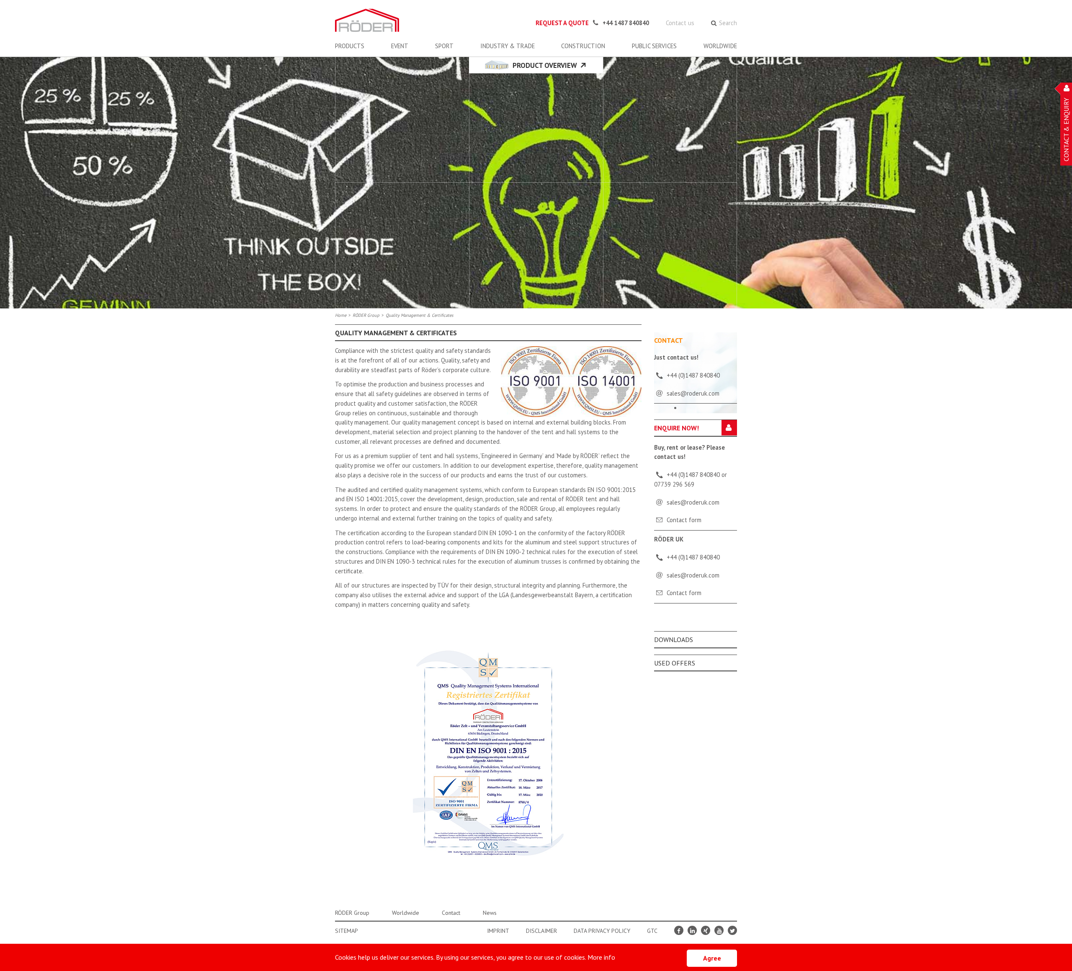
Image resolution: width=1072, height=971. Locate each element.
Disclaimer (541, 931)
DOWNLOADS (673, 639)
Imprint (498, 931)
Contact (451, 913)
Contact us (680, 23)
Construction (583, 46)
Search (728, 23)
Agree (712, 958)
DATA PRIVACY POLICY (602, 931)
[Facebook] (678, 930)
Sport (444, 46)
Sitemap (346, 931)
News (490, 913)
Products (349, 46)
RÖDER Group (366, 315)
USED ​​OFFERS (674, 663)
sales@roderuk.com (693, 502)
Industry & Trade (507, 46)
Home (340, 315)
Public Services (654, 46)
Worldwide (720, 46)
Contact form (684, 520)
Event (399, 46)
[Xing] (705, 930)
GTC (652, 931)
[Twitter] (732, 930)
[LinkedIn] (692, 930)
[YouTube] (719, 930)
